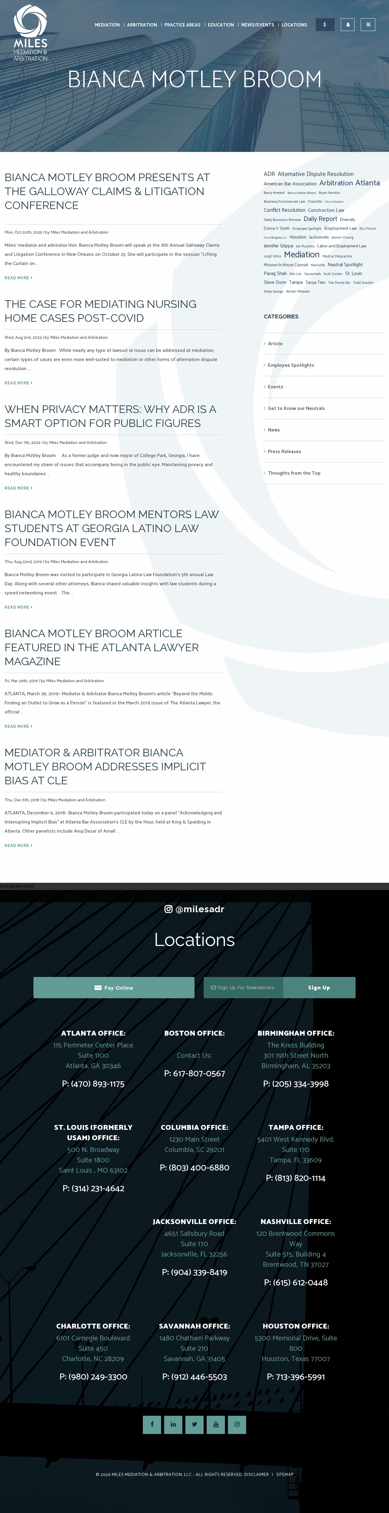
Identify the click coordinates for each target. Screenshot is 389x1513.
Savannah (312, 274)
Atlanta (368, 183)
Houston (298, 237)
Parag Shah (275, 274)
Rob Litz (295, 274)
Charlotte (315, 202)
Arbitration (142, 25)
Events (275, 387)
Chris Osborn (334, 202)
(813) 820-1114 (300, 1178)
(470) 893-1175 (98, 1084)
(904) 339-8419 (199, 1272)
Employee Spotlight (307, 229)
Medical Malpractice (337, 256)
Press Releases (284, 452)
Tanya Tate (315, 282)
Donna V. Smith (277, 228)
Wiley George (273, 291)
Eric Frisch (368, 228)
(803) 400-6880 (199, 1168)
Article (275, 344)
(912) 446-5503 (199, 1377)
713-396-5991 (300, 1377)
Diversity (347, 219)
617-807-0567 (199, 1073)
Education (221, 25)
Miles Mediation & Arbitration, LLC (152, 1474)
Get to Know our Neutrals (296, 408)
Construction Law (326, 210)
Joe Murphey (305, 246)
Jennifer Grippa (278, 246)
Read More (17, 278)
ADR (269, 174)
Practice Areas (182, 25)
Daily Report (320, 219)
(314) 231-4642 (98, 1188)
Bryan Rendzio (329, 193)
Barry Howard (274, 193)
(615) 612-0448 (300, 1282)
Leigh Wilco (272, 256)
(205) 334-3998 (300, 1084)
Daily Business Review (282, 220)
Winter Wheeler (298, 291)
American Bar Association (290, 184)
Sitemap (285, 1474)
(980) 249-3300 (98, 1377)
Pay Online (118, 988)
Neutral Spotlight (345, 265)
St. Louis (353, 273)
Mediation (107, 25)
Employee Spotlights (291, 365)
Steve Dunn (275, 282)
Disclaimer (256, 1474)
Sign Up (319, 987)
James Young (342, 237)
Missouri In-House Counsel (286, 265)
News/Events (257, 25)
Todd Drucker (363, 283)
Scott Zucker (333, 274)
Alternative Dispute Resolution (316, 174)
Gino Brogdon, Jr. (275, 237)
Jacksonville (319, 237)
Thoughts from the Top (294, 473)
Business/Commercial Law (284, 202)
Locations (294, 25)
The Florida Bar (339, 283)
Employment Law (340, 228)
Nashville (318, 265)
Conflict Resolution (284, 210)
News (274, 430)
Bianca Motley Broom (301, 193)
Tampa (296, 282)
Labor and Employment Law (342, 246)
